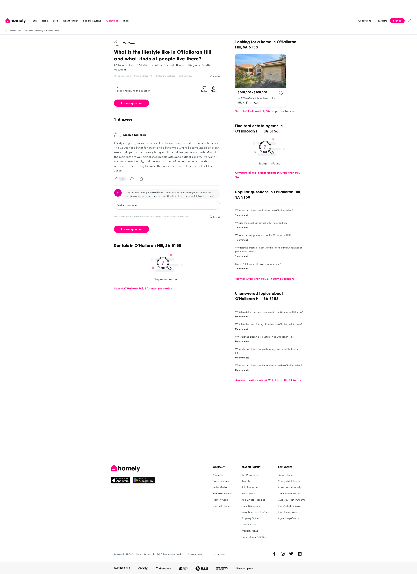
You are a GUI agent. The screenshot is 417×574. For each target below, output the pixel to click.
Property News (249, 530)
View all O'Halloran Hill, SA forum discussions (265, 278)
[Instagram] (283, 554)
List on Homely (286, 474)
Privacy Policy (196, 553)
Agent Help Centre (288, 518)
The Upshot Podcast (289, 505)
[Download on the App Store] (122, 480)
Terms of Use (217, 553)
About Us (218, 474)
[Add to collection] (281, 93)
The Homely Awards (289, 512)
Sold (55, 20)
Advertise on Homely (289, 487)
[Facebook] (274, 554)
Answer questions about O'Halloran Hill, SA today (268, 380)
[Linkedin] (299, 554)
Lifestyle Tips (248, 524)
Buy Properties (249, 474)
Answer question (132, 103)
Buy (35, 20)
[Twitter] (291, 554)
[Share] (141, 178)
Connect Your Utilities (253, 536)
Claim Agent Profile (289, 493)
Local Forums (14, 30)
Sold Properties (250, 487)
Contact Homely (222, 505)
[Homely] (133, 468)
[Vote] (116, 178)
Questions (112, 20)
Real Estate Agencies (253, 499)
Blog (126, 20)
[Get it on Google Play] (144, 480)
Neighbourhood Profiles (254, 512)
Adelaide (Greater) (34, 30)
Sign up (397, 20)
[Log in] (409, 20)
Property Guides (250, 518)
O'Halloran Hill (53, 30)
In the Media (220, 487)
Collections (364, 20)
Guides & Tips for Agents (291, 499)
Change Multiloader (289, 481)
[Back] (5, 30)
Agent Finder (70, 20)
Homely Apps (220, 499)
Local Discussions (251, 505)
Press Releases (221, 481)
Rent (45, 20)
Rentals (245, 481)
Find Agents (248, 493)
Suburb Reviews (92, 20)
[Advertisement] (208, 7)
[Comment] (131, 178)
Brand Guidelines (222, 493)
